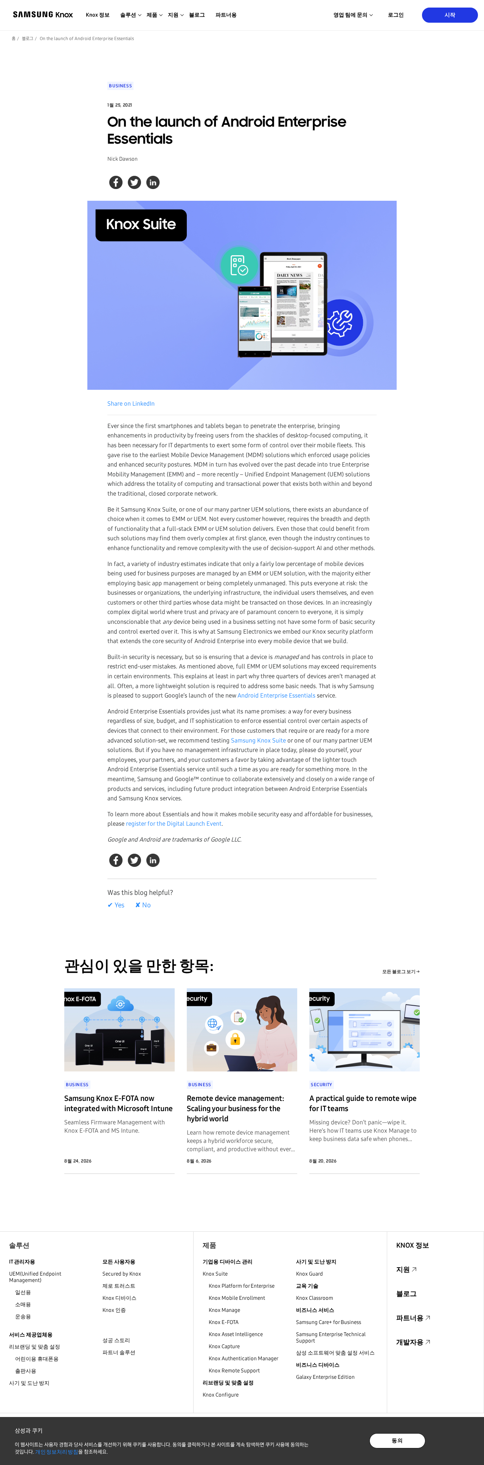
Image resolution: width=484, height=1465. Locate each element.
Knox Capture (224, 1346)
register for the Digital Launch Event (174, 823)
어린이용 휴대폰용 (37, 1359)
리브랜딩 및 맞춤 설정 (34, 1347)
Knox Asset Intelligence (236, 1334)
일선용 (23, 1292)
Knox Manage (224, 1310)
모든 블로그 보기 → (401, 971)
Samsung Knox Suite (258, 740)
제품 (209, 1245)
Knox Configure (221, 1395)
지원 (403, 1269)
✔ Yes (115, 905)
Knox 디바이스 (119, 1298)
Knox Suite (215, 1274)
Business (120, 85)
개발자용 (410, 1342)
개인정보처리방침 (56, 1452)
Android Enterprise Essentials (276, 695)
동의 (397, 1440)
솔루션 (19, 1245)
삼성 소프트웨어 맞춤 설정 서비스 (335, 1353)
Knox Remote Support (234, 1370)
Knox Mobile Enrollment (237, 1298)
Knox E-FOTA (224, 1322)
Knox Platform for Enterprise (242, 1286)
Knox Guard (309, 1274)
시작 (450, 15)
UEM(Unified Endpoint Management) (35, 1277)
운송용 (23, 1316)
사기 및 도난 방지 (29, 1383)
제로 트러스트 (118, 1286)
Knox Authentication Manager (243, 1358)
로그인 (396, 15)
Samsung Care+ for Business (328, 1322)
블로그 (197, 15)
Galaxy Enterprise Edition (325, 1377)
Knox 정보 (98, 15)
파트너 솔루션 (118, 1352)
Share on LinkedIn (131, 403)
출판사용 (25, 1371)
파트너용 (226, 15)
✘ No (143, 905)
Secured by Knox (121, 1274)
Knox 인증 (114, 1310)
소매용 (23, 1304)
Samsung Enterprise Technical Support (331, 1337)
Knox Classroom (314, 1298)
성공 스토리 (116, 1340)
